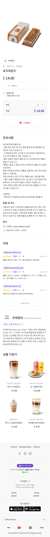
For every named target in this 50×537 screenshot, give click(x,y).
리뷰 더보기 (25, 303)
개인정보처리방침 (25, 447)
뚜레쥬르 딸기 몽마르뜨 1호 (12, 252)
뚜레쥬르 (19, 66)
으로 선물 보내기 (25, 466)
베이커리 (10, 66)
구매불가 (27, 123)
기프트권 (36, 493)
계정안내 (13, 496)
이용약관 (14, 447)
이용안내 (36, 447)
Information (10, 519)
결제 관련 (36, 496)
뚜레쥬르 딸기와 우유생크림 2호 (13, 268)
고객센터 (24, 481)
